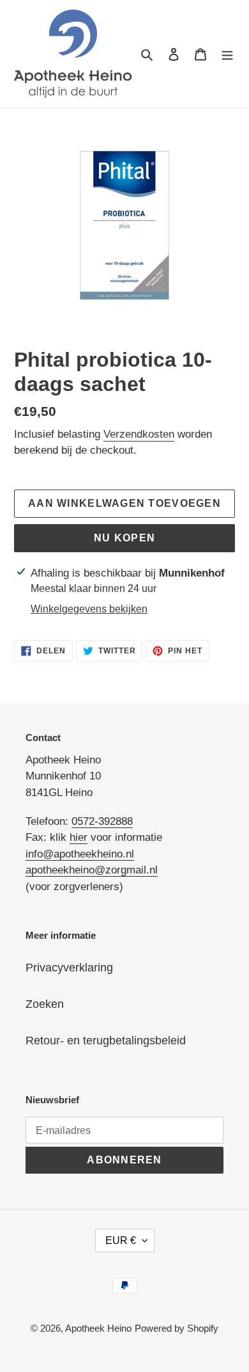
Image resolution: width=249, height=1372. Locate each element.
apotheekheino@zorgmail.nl (92, 870)
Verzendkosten (138, 434)
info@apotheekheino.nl (80, 854)
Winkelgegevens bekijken (89, 608)
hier (78, 837)
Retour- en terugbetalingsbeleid (106, 1040)
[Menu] (227, 53)
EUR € (120, 1240)
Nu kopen (124, 537)
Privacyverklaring (69, 967)
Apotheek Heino (98, 1328)
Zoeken (45, 1004)
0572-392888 (102, 821)
